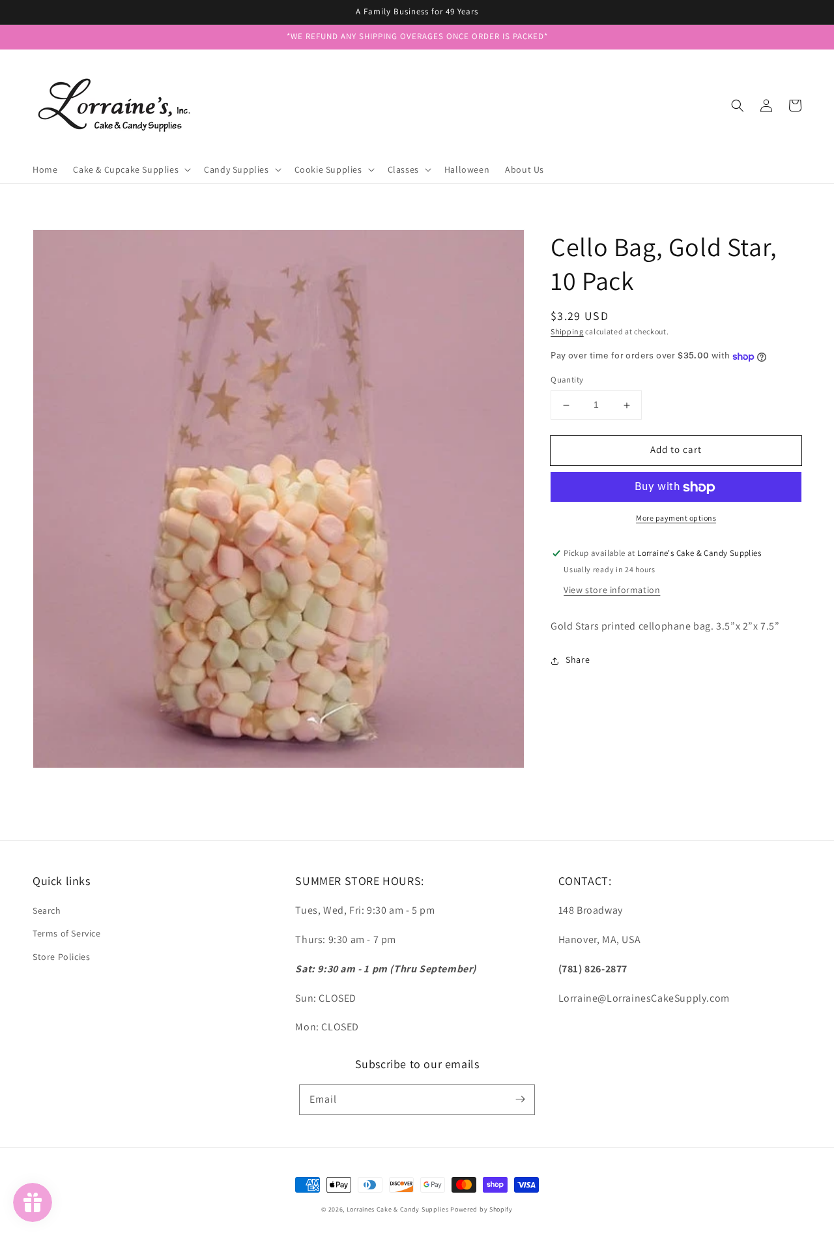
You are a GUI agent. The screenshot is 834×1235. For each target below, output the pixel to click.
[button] (737, 105)
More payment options (676, 518)
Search (47, 910)
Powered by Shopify (481, 1209)
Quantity (567, 380)
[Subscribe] (520, 1099)
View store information (612, 590)
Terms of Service (67, 933)
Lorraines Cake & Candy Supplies (398, 1209)
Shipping (567, 331)
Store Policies (61, 957)
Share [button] (578, 660)
